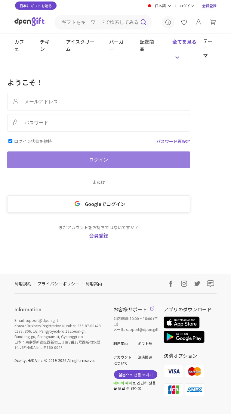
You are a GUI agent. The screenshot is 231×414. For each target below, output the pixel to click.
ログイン (187, 5)
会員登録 (209, 5)
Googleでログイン (105, 203)
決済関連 (145, 357)
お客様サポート (130, 309)
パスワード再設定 (173, 141)
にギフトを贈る (36, 5)
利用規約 (22, 284)
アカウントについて (122, 360)
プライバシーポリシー (58, 284)
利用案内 (93, 284)
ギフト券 (145, 343)
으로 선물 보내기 (136, 374)
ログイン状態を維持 (33, 141)
